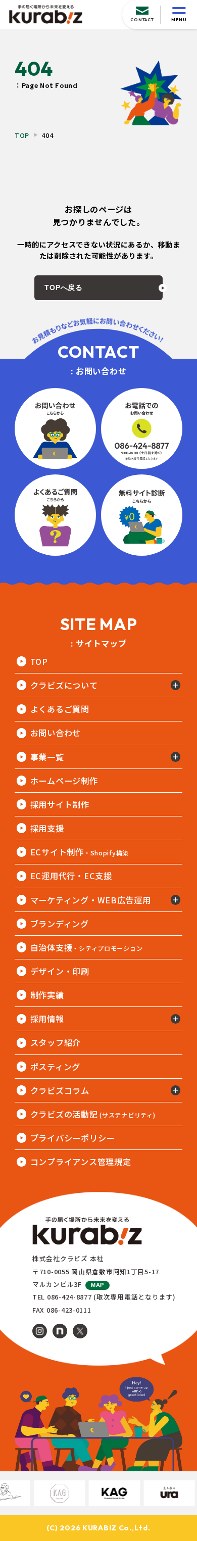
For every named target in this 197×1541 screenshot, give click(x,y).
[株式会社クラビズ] (45, 14)
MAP (97, 1285)
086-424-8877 (69, 1297)
